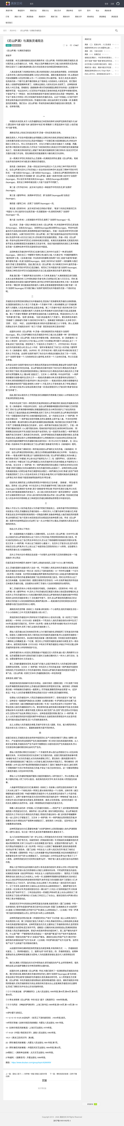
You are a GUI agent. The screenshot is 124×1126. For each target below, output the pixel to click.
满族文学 (78, 16)
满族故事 (108, 10)
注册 (112, 3)
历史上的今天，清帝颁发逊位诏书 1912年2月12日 (99, 74)
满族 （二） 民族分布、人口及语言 (98, 44)
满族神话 (69, 10)
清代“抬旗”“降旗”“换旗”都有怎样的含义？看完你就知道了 (99, 61)
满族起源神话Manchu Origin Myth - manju (99, 70)
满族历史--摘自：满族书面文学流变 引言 (99, 67)
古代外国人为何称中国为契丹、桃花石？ (99, 64)
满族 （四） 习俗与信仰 (94, 51)
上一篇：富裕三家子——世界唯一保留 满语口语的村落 (26, 1074)
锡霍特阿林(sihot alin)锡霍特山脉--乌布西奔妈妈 (99, 47)
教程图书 (21, 10)
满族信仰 (66, 16)
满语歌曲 (30, 16)
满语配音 (114, 16)
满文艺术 (57, 10)
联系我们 (9, 22)
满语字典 (9, 10)
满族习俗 (54, 16)
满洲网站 (90, 16)
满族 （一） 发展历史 (93, 54)
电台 (97, 10)
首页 (31, 3)
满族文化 (45, 10)
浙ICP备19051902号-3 (62, 1120)
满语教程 (102, 16)
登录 (106, 3)
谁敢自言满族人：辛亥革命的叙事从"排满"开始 (99, 57)
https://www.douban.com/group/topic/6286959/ (31, 1062)
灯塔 (7, 16)
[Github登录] (118, 3)
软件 (80, 10)
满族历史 (33, 10)
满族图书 (42, 16)
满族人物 (17, 16)
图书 (88, 10)
